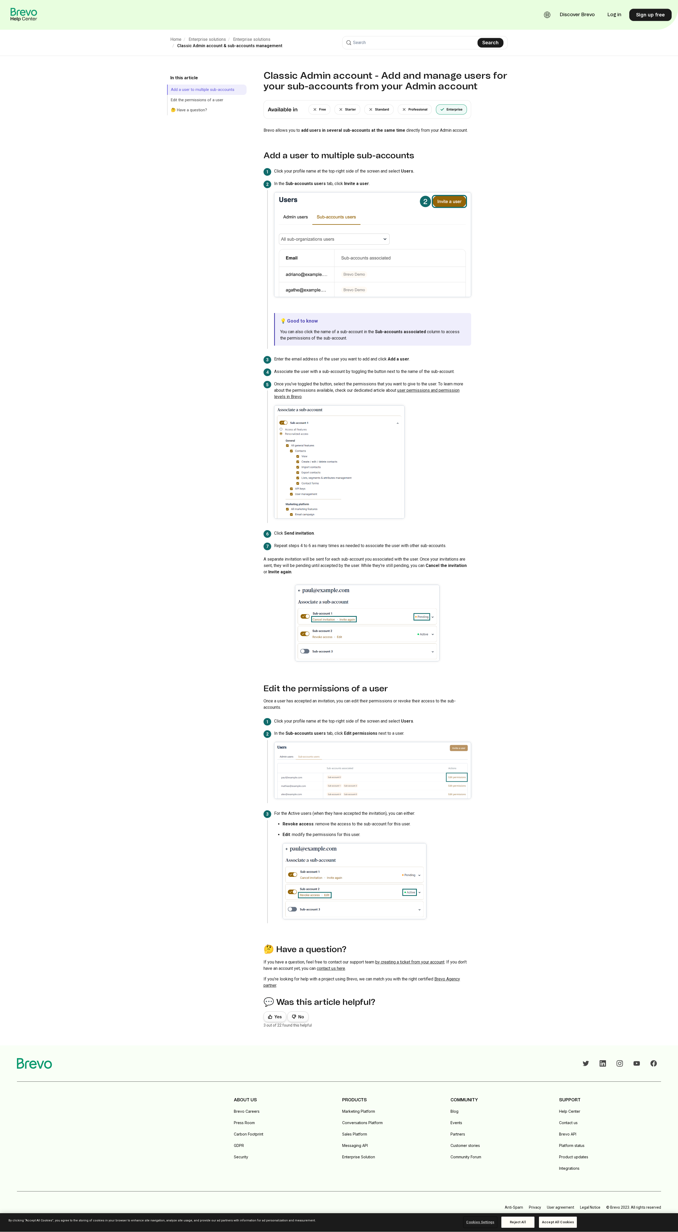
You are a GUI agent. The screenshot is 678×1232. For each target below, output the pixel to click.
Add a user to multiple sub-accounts (202, 89)
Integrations (569, 1168)
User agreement (560, 1207)
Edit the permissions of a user (197, 100)
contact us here (331, 968)
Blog (454, 1111)
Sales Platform (354, 1134)
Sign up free (650, 14)
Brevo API (567, 1134)
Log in (614, 14)
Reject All (518, 1222)
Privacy (535, 1207)
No (301, 1017)
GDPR (239, 1145)
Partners (457, 1134)
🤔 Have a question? (189, 110)
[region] (339, 1222)
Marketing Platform (358, 1111)
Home (175, 39)
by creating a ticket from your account (409, 962)
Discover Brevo (577, 14)
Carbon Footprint (248, 1134)
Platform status (572, 1145)
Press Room (244, 1122)
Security (241, 1157)
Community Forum (465, 1157)
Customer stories (465, 1145)
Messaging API (355, 1145)
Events (456, 1122)
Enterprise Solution (358, 1157)
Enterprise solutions (207, 39)
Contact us (568, 1122)
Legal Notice (590, 1207)
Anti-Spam (514, 1207)
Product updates (573, 1157)
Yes (278, 1017)
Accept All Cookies (558, 1222)
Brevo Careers (247, 1111)
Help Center (569, 1111)
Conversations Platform (362, 1122)
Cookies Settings (480, 1222)
